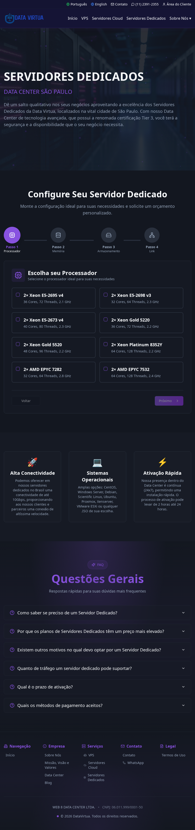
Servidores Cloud (96, 765)
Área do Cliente (179, 4)
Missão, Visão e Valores (57, 765)
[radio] (18, 295)
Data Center (54, 775)
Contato (121, 4)
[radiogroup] (97, 335)
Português (79, 4)
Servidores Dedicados (96, 777)
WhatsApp (135, 762)
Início (10, 755)
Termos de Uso (173, 755)
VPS (91, 755)
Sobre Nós (53, 755)
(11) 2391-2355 (147, 4)
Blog (48, 782)
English (101, 4)
